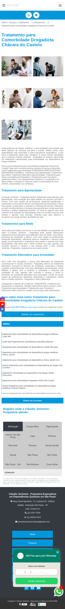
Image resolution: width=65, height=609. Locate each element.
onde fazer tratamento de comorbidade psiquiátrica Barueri (28, 342)
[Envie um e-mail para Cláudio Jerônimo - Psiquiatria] (36, 15)
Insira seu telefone (36, 566)
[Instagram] (26, 587)
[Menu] (60, 5)
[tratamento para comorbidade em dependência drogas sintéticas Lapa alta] (48, 98)
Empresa (32, 543)
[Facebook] (32, 587)
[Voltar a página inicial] (11, 5)
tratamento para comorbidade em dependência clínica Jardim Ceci (31, 360)
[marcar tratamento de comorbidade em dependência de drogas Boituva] (17, 66)
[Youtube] (38, 587)
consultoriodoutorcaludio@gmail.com (33, 522)
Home (32, 534)
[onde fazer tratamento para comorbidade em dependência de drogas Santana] (17, 130)
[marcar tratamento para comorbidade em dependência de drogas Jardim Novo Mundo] (48, 66)
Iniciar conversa (36, 581)
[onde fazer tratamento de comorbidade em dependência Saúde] (17, 98)
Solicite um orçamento (32, 314)
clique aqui (32, 307)
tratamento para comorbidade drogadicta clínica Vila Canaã (28, 380)
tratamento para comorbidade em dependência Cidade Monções (30, 347)
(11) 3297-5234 (18, 307)
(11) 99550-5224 (33, 517)
